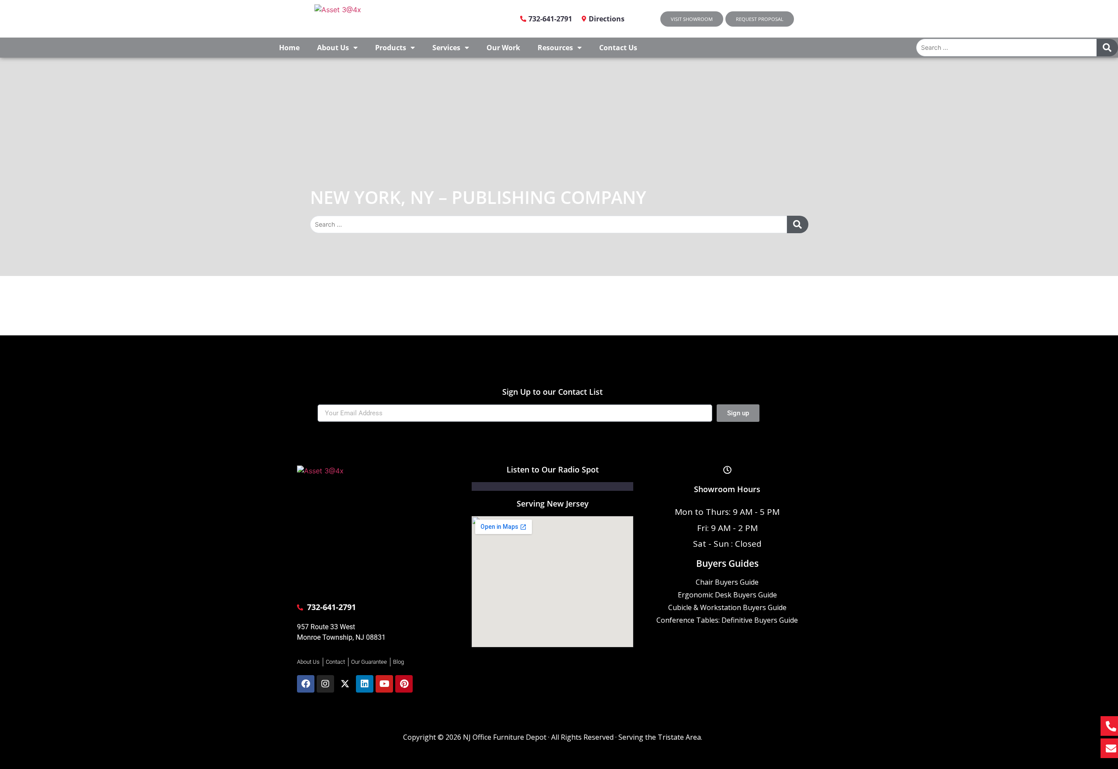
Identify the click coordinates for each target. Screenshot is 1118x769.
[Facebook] (305, 684)
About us (333, 47)
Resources (555, 47)
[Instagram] (325, 684)
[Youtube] (384, 684)
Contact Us (618, 47)
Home (289, 47)
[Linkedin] (364, 684)
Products (390, 47)
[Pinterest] (404, 684)
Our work (503, 47)
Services (446, 47)
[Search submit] (1107, 47)
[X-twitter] (345, 684)
